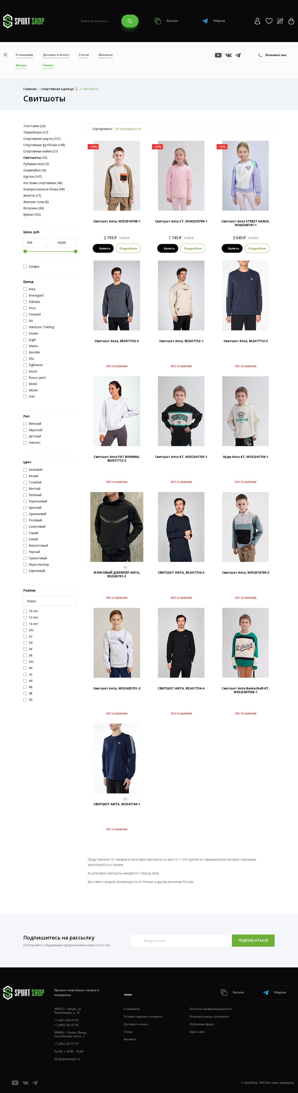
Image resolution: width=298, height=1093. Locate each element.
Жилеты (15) (32, 195)
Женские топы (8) (36, 202)
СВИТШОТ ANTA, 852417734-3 (181, 572)
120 (241, 203)
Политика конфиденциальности (210, 1009)
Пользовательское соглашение (209, 1016)
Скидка (34, 266)
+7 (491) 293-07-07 (66, 1020)
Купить (104, 248)
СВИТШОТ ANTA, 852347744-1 (117, 804)
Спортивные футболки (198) (44, 145)
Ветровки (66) (33, 208)
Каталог (172, 20)
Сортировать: (102, 129)
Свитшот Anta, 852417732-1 (181, 341)
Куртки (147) (32, 176)
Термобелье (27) (35, 132)
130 (250, 203)
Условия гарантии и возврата (143, 1016)
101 (181, 203)
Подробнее (128, 248)
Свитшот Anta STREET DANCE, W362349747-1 (245, 223)
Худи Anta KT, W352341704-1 (245, 457)
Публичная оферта (202, 1024)
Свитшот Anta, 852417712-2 (246, 341)
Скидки (48, 65)
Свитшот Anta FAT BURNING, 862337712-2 (117, 458)
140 (112, 203)
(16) (35, 157)
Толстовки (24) (34, 126)
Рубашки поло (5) (36, 164)
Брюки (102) (32, 214)
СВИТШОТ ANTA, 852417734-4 (181, 688)
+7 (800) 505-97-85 (66, 1025)
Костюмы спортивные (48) (42, 183)
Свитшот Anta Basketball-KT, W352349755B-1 (245, 690)
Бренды (21, 65)
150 (121, 203)
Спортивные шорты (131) (42, 138)
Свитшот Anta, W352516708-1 (116, 221)
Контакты (106, 54)
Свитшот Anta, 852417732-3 (117, 341)
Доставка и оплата (56, 54)
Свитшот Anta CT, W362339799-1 (181, 221)
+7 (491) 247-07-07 (66, 1043)
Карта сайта (197, 1031)
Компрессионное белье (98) (44, 189)
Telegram (219, 20)
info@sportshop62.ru (67, 1059)
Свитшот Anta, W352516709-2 (245, 572)
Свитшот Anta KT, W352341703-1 (181, 457)
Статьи (84, 54)
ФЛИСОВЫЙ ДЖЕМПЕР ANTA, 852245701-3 (117, 574)
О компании (24, 54)
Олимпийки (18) (34, 170)
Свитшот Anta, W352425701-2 (116, 688)
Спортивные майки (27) (40, 151)
